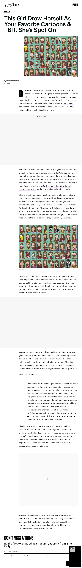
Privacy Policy (47, 555)
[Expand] (71, 548)
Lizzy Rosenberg (13, 81)
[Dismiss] (78, 548)
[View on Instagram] (48, 479)
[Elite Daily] (11, 5)
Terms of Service (37, 555)
